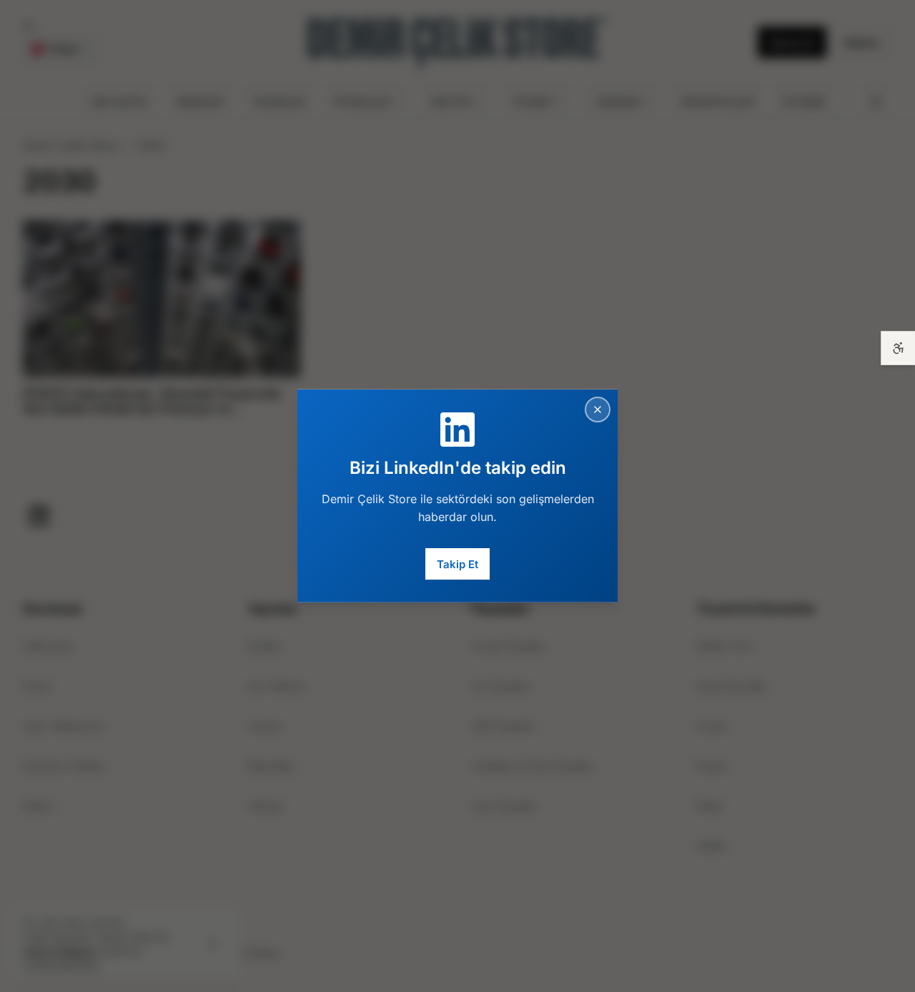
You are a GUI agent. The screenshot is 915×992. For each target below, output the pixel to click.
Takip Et (457, 563)
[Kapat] (597, 409)
